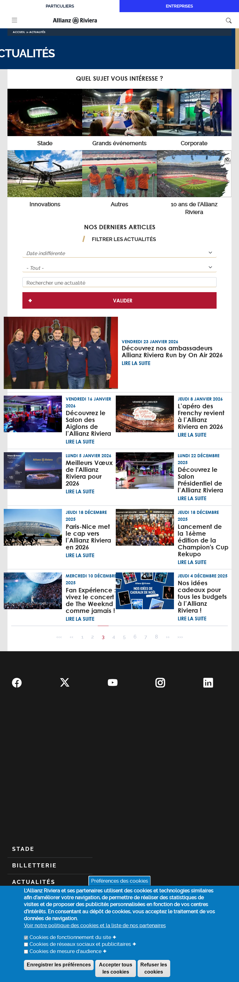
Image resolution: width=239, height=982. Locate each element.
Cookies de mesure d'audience (65, 951)
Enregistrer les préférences (59, 964)
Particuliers (60, 6)
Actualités (37, 32)
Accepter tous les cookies (115, 968)
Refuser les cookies (153, 968)
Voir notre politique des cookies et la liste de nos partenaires (95, 925)
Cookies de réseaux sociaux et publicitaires (80, 944)
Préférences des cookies (119, 881)
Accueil (19, 32)
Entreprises (179, 6)
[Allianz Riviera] (83, 20)
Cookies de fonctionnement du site (70, 937)
